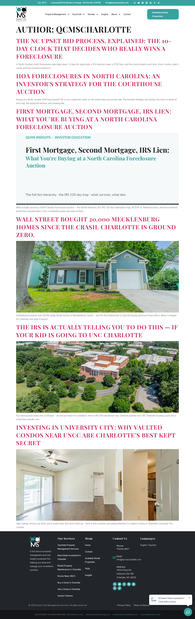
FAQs (87, 568)
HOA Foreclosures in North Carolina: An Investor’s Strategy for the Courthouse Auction (89, 83)
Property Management (55, 14)
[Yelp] (155, 3)
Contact (127, 14)
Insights (104, 14)
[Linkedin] (147, 3)
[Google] (151, 3)
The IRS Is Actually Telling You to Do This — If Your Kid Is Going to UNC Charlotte (97, 331)
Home (88, 545)
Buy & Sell (77, 14)
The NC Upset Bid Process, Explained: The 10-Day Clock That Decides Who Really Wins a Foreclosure (94, 48)
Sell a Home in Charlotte (69, 589)
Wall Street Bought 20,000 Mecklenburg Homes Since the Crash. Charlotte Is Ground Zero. (96, 227)
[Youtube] (139, 3)
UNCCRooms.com (75, 614)
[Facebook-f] (124, 584)
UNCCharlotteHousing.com (98, 614)
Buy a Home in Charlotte (69, 582)
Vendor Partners (65, 596)
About (114, 14)
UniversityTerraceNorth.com (125, 614)
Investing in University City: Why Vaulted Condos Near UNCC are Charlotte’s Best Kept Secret (95, 435)
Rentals (91, 14)
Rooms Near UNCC (66, 576)
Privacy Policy (124, 605)
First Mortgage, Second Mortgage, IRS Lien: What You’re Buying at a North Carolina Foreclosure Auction (93, 119)
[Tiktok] (159, 3)
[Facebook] (143, 3)
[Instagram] (135, 3)
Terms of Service (141, 605)
